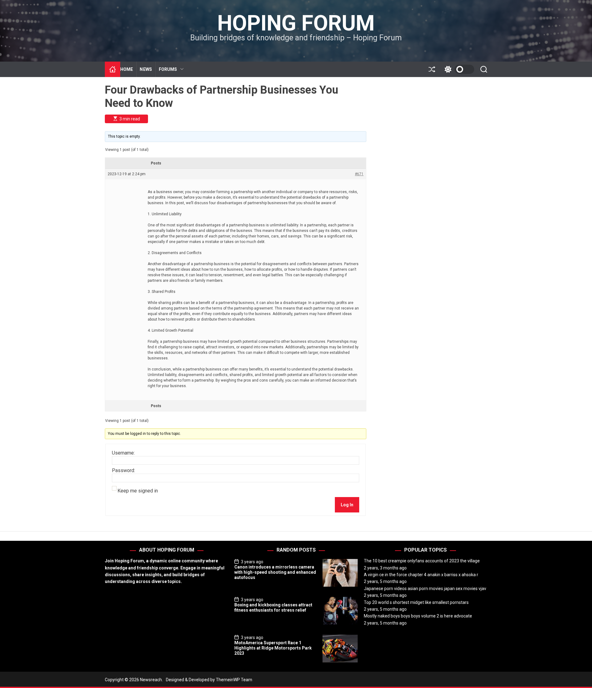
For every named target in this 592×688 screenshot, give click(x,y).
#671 (359, 174)
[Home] (112, 69)
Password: (123, 470)
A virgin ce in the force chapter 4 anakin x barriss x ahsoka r (421, 574)
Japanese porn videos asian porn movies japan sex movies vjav (425, 588)
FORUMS (168, 69)
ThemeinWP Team (234, 679)
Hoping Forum (296, 23)
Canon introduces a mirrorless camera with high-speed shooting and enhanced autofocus (275, 572)
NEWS (146, 69)
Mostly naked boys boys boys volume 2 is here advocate (418, 615)
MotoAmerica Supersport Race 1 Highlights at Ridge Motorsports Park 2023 (273, 648)
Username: (123, 453)
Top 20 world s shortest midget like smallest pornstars (416, 602)
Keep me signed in (137, 491)
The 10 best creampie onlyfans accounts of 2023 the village (422, 560)
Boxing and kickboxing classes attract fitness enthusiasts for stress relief (273, 607)
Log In (347, 504)
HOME (126, 69)
